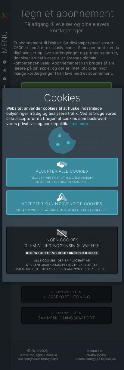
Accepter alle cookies (62, 176)
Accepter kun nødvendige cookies (62, 206)
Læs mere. (79, 123)
